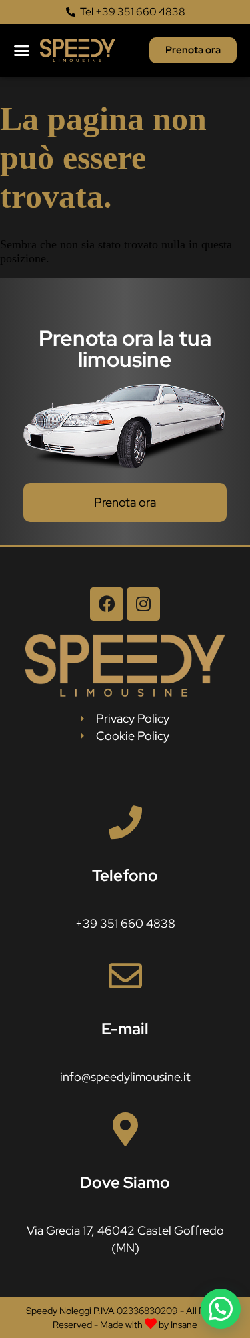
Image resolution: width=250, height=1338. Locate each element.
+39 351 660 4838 (125, 923)
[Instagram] (143, 604)
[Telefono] (125, 822)
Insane (184, 1325)
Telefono (125, 875)
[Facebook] (106, 604)
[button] (21, 50)
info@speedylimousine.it (125, 1076)
